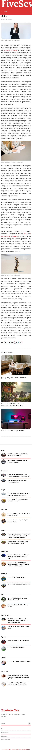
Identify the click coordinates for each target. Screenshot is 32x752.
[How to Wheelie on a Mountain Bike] (3, 585)
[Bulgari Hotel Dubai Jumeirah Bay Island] (3, 628)
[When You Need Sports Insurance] (3, 642)
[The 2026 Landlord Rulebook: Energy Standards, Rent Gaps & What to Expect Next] (3, 619)
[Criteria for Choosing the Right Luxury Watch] (3, 521)
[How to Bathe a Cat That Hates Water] (3, 606)
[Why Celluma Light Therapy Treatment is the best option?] (3, 684)
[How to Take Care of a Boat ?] (3, 578)
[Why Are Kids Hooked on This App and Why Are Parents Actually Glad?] (3, 555)
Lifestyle (5, 19)
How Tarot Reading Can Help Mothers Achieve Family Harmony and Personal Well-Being (19, 564)
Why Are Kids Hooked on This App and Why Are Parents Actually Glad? (19, 556)
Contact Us (4, 732)
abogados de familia (10, 50)
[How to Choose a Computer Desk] (16, 419)
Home (3, 729)
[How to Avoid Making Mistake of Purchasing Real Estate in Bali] (16, 392)
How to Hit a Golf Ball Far (16, 647)
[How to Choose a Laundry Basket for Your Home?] (16, 365)
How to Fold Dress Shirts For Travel (19, 661)
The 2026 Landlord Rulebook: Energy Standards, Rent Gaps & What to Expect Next (17, 620)
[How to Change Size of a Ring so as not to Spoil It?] (3, 514)
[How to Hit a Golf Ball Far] (3, 648)
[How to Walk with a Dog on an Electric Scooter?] (3, 599)
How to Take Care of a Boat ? (17, 577)
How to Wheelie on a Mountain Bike (19, 584)
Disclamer (4, 736)
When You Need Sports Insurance (18, 640)
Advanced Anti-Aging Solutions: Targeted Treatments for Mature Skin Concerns (18, 677)
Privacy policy (5, 739)
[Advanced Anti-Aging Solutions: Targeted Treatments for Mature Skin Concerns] (3, 675)
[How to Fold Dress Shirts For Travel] (3, 662)
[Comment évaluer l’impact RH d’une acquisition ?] (3, 480)
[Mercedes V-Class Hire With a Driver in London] (3, 461)
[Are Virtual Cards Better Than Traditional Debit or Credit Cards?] (3, 475)
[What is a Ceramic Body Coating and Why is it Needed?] (3, 455)
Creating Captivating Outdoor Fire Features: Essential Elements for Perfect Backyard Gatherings (19, 535)
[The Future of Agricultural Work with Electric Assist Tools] (3, 542)
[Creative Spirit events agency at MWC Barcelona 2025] (3, 500)
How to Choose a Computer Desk (12, 430)
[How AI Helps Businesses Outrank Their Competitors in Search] (3, 494)
